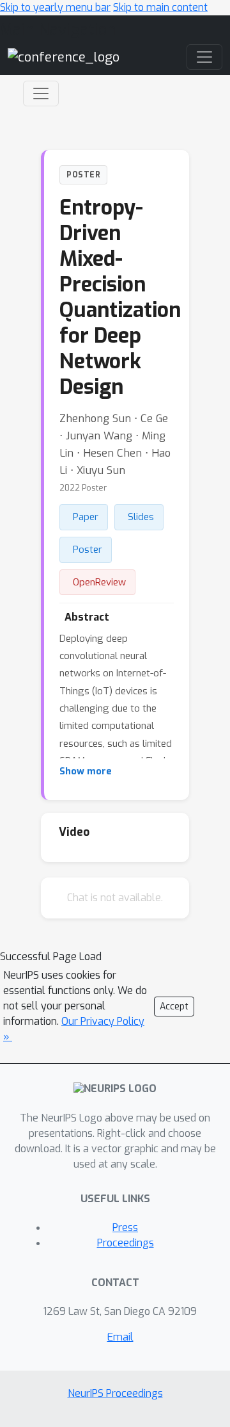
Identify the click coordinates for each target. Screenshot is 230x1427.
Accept (174, 1006)
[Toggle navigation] (41, 93)
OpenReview (99, 582)
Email (120, 1337)
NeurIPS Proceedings (115, 1393)
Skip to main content (160, 7)
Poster (87, 549)
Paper (85, 516)
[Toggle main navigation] (204, 57)
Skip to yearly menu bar (55, 7)
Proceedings (125, 1243)
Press (125, 1227)
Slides (141, 516)
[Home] (63, 57)
